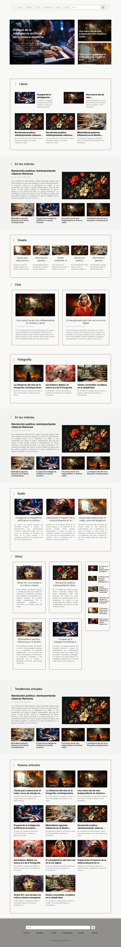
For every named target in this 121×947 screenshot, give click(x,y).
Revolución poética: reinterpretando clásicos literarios (28, 135)
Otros (66, 7)
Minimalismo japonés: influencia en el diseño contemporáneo (89, 135)
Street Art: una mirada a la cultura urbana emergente (29, 585)
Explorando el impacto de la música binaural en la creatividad (60, 520)
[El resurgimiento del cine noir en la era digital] (85, 305)
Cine (38, 7)
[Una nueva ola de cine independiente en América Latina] (74, 97)
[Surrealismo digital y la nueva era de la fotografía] (60, 373)
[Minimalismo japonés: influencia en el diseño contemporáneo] (91, 121)
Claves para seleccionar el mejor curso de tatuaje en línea (92, 57)
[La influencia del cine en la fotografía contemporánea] (98, 209)
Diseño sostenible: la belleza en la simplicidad (60, 262)
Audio (58, 7)
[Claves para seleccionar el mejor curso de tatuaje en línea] (22, 250)
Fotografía (48, 7)
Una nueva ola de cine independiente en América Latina (92, 34)
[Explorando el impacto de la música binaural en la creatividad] (60, 507)
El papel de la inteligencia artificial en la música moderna (28, 33)
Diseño (29, 7)
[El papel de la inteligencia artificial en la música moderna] (25, 97)
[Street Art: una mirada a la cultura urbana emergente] (29, 572)
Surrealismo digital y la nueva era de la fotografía (59, 386)
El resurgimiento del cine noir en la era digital (85, 321)
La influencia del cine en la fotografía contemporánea (97, 219)
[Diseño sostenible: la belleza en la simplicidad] (60, 250)
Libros (20, 7)
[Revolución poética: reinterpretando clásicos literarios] (29, 121)
